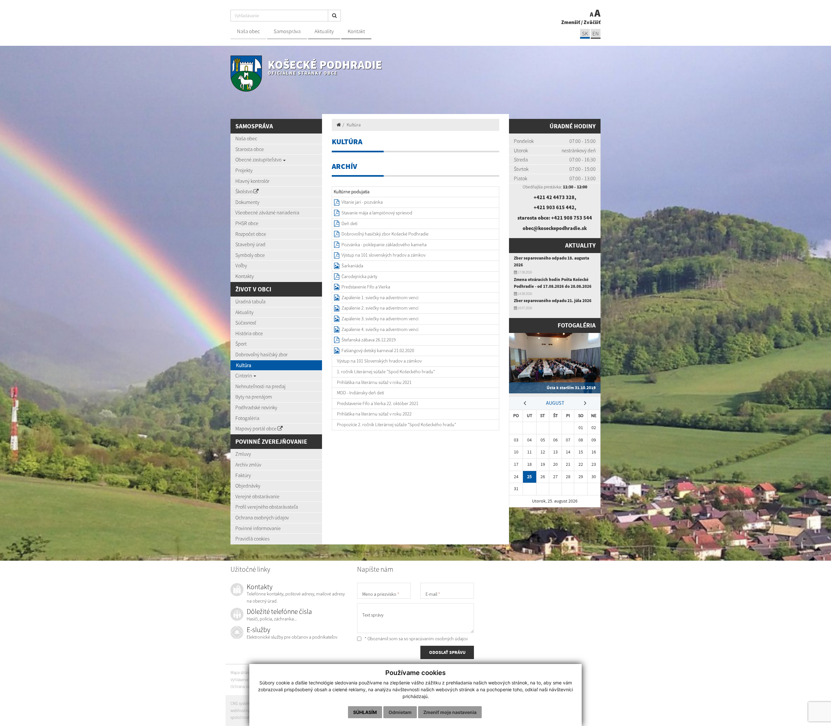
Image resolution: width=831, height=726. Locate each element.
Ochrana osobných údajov (262, 517)
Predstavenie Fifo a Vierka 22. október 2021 (377, 403)
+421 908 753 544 (571, 217)
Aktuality (324, 31)
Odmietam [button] (400, 712)
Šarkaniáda (352, 266)
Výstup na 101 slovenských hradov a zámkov (383, 255)
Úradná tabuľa (250, 301)
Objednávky (247, 485)
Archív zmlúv (248, 464)
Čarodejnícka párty (359, 276)
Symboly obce (250, 255)
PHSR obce (246, 223)
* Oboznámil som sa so (416, 639)
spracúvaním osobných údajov (438, 639)
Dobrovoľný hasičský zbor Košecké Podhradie (384, 234)
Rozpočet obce (250, 234)
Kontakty (244, 276)
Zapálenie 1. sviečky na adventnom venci (379, 297)
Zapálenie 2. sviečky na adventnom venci (379, 308)
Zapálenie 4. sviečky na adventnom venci (379, 329)
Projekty (244, 170)
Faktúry (243, 475)
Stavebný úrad (250, 244)
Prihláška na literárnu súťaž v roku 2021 (374, 382)
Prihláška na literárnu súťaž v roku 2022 (374, 414)
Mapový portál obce (256, 428)
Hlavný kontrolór (252, 181)
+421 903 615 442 (554, 207)
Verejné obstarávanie (257, 496)
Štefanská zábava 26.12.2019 (368, 340)
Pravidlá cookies (252, 538)
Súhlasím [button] (365, 712)
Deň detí (349, 223)
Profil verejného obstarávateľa (266, 506)
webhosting (240, 710)
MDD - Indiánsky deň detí (360, 393)
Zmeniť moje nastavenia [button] (450, 712)
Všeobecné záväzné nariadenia (267, 212)
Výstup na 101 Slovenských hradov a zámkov (379, 361)
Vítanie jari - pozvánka (362, 202)
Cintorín (244, 375)
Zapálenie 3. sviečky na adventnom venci (379, 319)
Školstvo (244, 191)
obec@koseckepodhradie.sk (555, 228)
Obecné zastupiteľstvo (258, 159)
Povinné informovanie (258, 528)
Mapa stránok (241, 672)
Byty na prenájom (253, 396)
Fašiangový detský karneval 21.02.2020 (377, 350)
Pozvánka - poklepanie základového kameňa (384, 245)
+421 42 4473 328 (554, 197)
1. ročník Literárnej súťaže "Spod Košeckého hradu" (386, 372)
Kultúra (243, 365)
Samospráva (287, 31)
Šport (241, 343)
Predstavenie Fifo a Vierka (365, 287)
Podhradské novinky (256, 407)
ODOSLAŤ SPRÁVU (447, 652)
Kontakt (356, 31)
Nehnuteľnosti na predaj (260, 386)
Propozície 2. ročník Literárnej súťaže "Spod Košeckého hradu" (396, 424)
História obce (249, 333)
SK (585, 33)
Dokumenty (247, 202)
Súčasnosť (245, 322)
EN (595, 33)
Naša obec (248, 31)
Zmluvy (243, 454)
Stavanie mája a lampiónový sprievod (376, 213)
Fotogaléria (247, 418)
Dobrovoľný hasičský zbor (261, 354)
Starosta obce (249, 149)
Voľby (241, 265)
